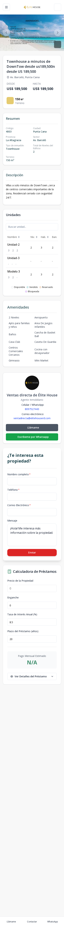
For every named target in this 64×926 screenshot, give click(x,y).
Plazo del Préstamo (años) (22, 631)
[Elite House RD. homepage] (32, 7)
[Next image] (57, 32)
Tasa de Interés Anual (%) (22, 614)
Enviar (32, 552)
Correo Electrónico (19, 505)
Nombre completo (19, 474)
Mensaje (12, 520)
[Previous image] (6, 32)
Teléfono (13, 489)
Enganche (13, 597)
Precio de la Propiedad (20, 580)
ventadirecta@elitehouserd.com (32, 418)
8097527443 (32, 409)
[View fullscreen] (57, 44)
